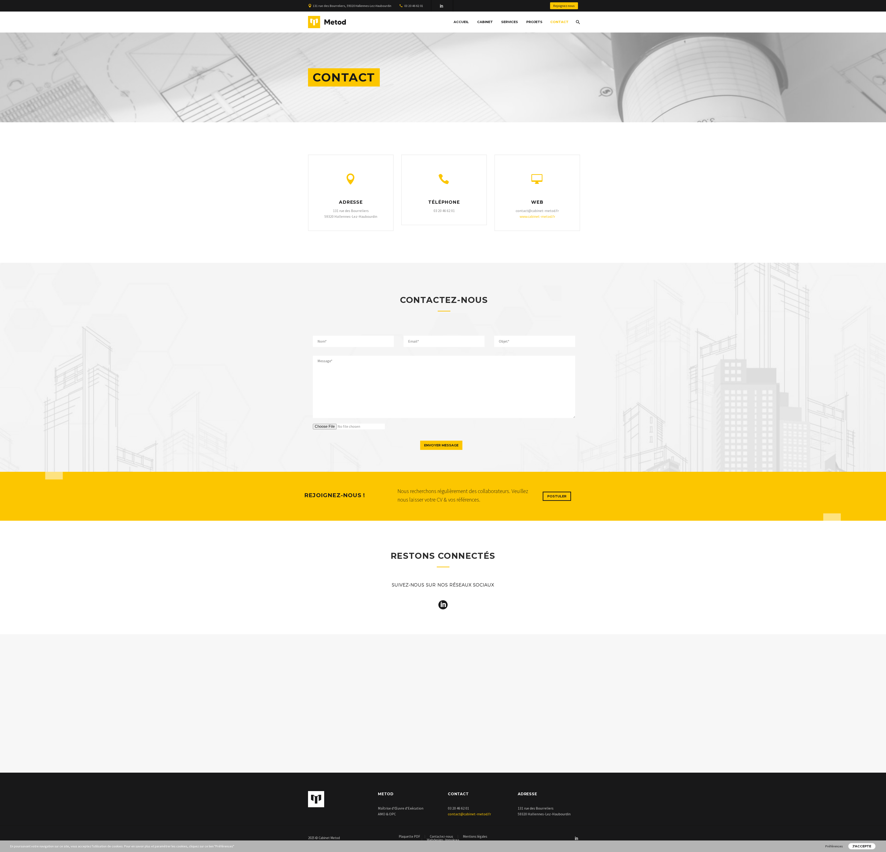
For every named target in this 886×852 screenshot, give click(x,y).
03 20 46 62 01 (413, 6)
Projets (534, 22)
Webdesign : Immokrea (443, 840)
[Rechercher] (577, 22)
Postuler (556, 496)
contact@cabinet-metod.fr (469, 814)
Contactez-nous (441, 836)
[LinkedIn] (441, 6)
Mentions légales (475, 836)
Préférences (834, 846)
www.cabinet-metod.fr (537, 216)
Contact (559, 22)
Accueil (461, 22)
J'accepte (862, 846)
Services (509, 22)
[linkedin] (443, 605)
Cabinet (485, 22)
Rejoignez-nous (564, 6)
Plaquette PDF (409, 836)
